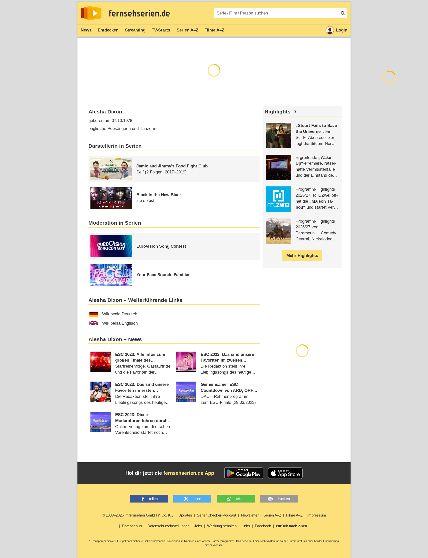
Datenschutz (132, 526)
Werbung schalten (222, 526)
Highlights (278, 112)
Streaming (135, 30)
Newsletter (250, 515)
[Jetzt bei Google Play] (243, 473)
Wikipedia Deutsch (119, 314)
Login (341, 30)
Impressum (316, 515)
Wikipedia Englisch (120, 323)
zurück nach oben (291, 526)
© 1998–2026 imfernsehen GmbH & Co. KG (138, 515)
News (86, 30)
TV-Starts (161, 30)
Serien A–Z (187, 30)
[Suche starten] (342, 13)
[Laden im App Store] (285, 473)
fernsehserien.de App (188, 473)
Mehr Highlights (302, 255)
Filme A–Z (214, 30)
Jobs (198, 526)
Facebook (263, 526)
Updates (185, 515)
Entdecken (108, 30)
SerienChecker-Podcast (216, 515)
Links (245, 526)
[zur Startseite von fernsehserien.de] (91, 13)
